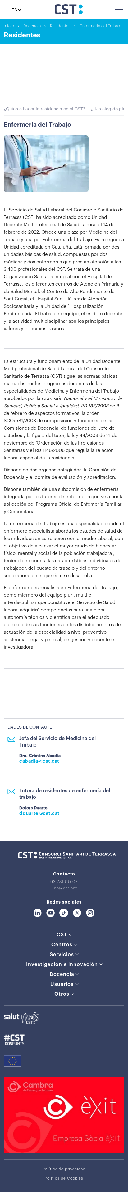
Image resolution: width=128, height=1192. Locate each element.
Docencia (32, 26)
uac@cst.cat (64, 888)
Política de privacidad (64, 1169)
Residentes (60, 26)
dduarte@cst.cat (39, 813)
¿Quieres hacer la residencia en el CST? (44, 109)
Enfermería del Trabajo (100, 26)
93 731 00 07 (64, 882)
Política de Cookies (64, 1178)
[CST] (69, 12)
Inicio (9, 26)
